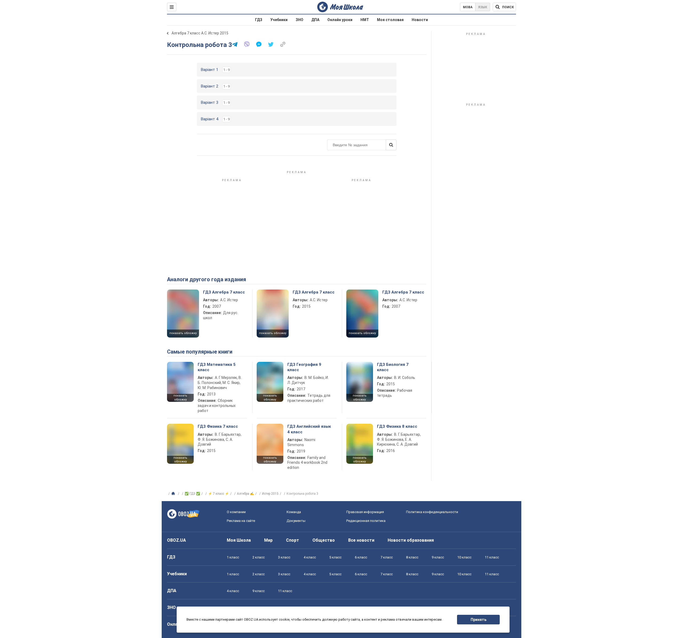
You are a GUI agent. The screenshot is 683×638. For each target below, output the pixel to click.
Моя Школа (239, 540)
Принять (478, 619)
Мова (467, 7)
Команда (294, 512)
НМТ (364, 20)
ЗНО (299, 20)
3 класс (284, 557)
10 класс (464, 557)
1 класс (233, 557)
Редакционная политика (366, 521)
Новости (420, 20)
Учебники (279, 20)
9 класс (438, 557)
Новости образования (411, 540)
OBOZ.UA (176, 540)
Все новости (361, 540)
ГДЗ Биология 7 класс (392, 367)
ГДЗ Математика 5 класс (217, 367)
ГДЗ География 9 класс (304, 367)
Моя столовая (390, 20)
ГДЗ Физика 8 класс (397, 426)
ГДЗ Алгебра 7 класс (224, 292)
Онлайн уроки (339, 20)
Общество (323, 540)
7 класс (386, 557)
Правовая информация (365, 512)
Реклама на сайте (241, 521)
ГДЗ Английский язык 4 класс (309, 429)
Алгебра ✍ (245, 494)
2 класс (258, 557)
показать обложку (183, 333)
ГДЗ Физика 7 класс (218, 426)
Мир (268, 540)
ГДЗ (258, 20)
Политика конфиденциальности (432, 512)
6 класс (361, 557)
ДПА (315, 20)
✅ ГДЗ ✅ (192, 494)
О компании (236, 512)
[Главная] (174, 494)
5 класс (335, 557)
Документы (296, 521)
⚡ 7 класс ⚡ (218, 494)
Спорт (292, 540)
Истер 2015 (270, 494)
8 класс (412, 557)
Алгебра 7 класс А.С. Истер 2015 (200, 33)
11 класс (492, 557)
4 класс (310, 557)
